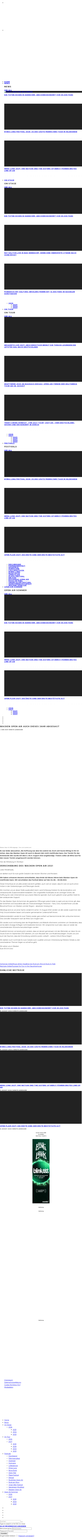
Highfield (14, 567)
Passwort (3, 1531)
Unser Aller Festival (20, 582)
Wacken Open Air (15, 1490)
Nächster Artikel (6, 966)
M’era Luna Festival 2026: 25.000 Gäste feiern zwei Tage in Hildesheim (40, 132)
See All (8, 90)
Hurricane (14, 569)
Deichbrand (15, 564)
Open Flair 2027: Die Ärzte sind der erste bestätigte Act (34, 555)
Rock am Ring (16, 581)
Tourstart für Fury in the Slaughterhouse (27, 966)
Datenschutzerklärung (12, 1382)
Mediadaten (8, 1387)
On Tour (8, 309)
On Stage (9, 180)
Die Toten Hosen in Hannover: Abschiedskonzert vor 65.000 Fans (38, 95)
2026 (11, 303)
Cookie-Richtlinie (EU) (12, 1385)
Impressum (8, 1380)
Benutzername (5, 1529)
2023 (15, 308)
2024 (15, 306)
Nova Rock (14, 573)
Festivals (9, 443)
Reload (12, 578)
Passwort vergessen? (26, 1536)
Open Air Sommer (13, 587)
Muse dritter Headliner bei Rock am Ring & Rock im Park (34, 964)
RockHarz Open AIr (19, 579)
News (7, 83)
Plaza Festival (17, 576)
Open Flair (14, 575)
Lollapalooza (16, 570)
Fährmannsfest (17, 566)
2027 (11, 436)
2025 (15, 305)
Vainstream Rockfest (20, 584)
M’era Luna (14, 572)
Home (6, 1420)
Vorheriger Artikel (6, 964)
